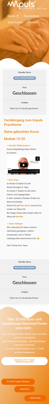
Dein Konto (15, 22)
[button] (18, 382)
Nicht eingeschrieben (24, 78)
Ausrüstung (31, 15)
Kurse (11, 15)
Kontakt (33, 22)
